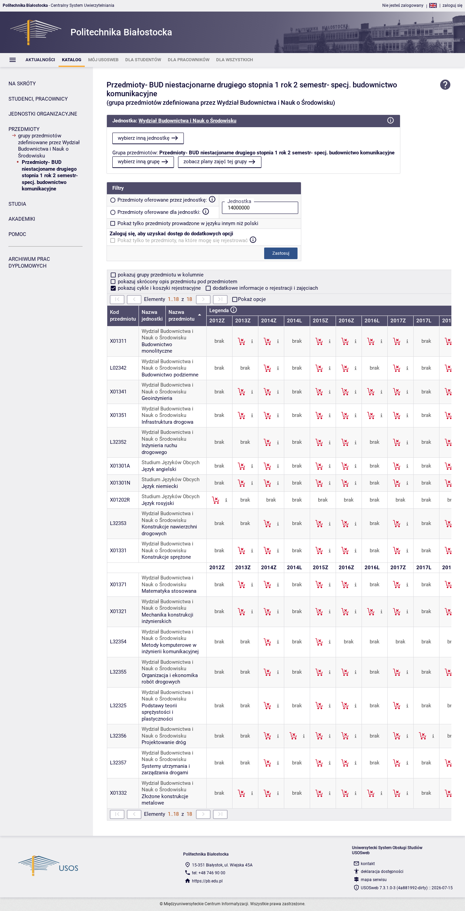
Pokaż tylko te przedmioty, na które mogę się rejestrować (182, 240)
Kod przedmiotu (123, 315)
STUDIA (17, 204)
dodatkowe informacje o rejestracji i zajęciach (264, 288)
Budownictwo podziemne (170, 375)
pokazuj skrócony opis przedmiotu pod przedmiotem (176, 282)
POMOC (17, 234)
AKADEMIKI (22, 219)
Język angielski (159, 469)
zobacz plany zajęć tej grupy (215, 161)
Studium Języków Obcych (170, 462)
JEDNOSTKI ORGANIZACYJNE (43, 114)
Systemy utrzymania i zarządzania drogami (166, 769)
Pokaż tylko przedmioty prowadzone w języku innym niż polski (187, 223)
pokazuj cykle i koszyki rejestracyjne (159, 288)
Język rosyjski (158, 503)
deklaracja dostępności (382, 871)
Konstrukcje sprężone (166, 557)
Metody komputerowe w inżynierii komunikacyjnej (170, 648)
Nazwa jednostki (152, 315)
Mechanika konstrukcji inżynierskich (167, 618)
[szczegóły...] (252, 341)
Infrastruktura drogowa (167, 422)
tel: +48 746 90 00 (208, 873)
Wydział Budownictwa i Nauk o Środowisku (187, 121)
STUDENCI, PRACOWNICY (38, 99)
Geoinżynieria (157, 398)
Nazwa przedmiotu (182, 315)
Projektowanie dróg (164, 742)
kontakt (368, 863)
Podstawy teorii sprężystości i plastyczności (159, 712)
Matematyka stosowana (169, 591)
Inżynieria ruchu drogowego (159, 448)
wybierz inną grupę (139, 161)
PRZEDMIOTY (24, 129)
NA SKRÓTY (22, 84)
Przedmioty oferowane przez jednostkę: (162, 200)
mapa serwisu (374, 879)
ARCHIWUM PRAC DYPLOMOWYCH (29, 262)
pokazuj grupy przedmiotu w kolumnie (160, 275)
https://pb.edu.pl (207, 881)
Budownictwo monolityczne (157, 347)
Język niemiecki (160, 486)
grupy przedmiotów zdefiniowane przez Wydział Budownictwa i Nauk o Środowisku (49, 146)
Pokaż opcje (252, 299)
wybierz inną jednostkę (144, 138)
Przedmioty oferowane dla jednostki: (159, 212)
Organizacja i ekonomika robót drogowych (170, 678)
